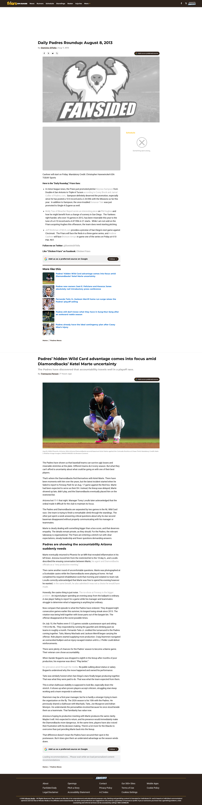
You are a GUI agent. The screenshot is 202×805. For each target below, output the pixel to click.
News (32, 3)
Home (45, 340)
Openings (72, 783)
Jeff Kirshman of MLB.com (58, 230)
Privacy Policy (105, 788)
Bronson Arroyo (69, 236)
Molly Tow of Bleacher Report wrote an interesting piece (71, 211)
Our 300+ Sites (128, 783)
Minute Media (30, 798)
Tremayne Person (49, 374)
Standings (60, 3)
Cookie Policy (153, 788)
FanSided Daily (50, 788)
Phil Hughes (106, 211)
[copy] (57, 53)
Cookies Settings (129, 792)
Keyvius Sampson (104, 189)
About (45, 783)
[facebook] (181, 3)
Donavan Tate (97, 202)
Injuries (78, 3)
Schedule (50, 3)
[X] (186, 3)
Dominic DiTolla (48, 48)
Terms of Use (128, 788)
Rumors (40, 3)
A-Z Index (103, 792)
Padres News (55, 340)
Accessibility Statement (79, 792)
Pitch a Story (73, 788)
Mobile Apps (152, 783)
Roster (70, 3)
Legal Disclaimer (50, 792)
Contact (103, 783)
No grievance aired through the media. (61, 667)
